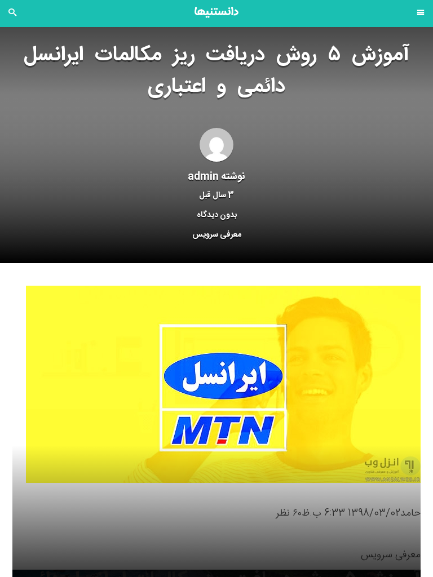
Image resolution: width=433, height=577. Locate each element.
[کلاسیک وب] (216, 12)
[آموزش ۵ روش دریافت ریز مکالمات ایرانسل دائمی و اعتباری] (223, 384)
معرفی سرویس (216, 235)
